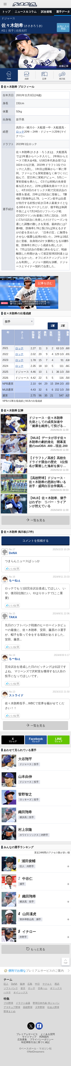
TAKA (13, 617)
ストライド (16, 695)
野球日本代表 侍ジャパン (46, 1003)
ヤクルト (47, 984)
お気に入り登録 (63, 27)
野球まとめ (9, 1011)
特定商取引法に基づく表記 (35, 1042)
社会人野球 (53, 1007)
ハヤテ (7, 992)
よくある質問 (48, 1034)
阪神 (22, 984)
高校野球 (27, 1007)
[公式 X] (31, 1026)
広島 (29, 984)
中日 (37, 984)
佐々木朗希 (12, 25)
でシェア (13, 739)
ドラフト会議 (23, 1003)
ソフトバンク (11, 988)
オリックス (56, 988)
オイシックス (20, 992)
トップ (6, 11)
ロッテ (20, 131)
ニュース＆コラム (26, 11)
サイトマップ (29, 1037)
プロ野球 (8, 1003)
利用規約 (44, 1037)
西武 (57, 984)
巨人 (6, 984)
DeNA (13, 553)
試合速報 (46, 11)
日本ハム (42, 988)
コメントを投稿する (35, 540)
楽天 (23, 988)
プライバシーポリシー (42, 1039)
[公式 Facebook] (39, 1026)
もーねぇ (15, 580)
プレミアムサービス (27, 1034)
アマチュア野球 (12, 1007)
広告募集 (22, 1039)
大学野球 (40, 1007)
